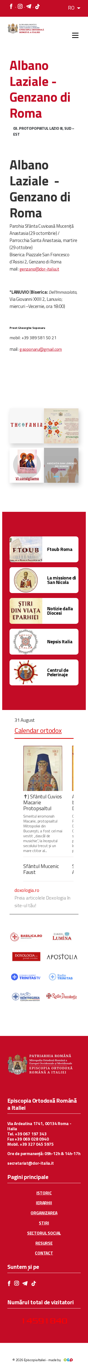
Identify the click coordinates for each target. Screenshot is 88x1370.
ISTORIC (44, 1193)
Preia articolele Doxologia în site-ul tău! (42, 901)
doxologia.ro (26, 890)
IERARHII (44, 1203)
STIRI (44, 1223)
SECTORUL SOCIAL (44, 1233)
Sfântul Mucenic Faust (41, 869)
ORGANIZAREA (44, 1213)
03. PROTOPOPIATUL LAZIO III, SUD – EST (44, 131)
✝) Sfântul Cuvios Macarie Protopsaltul (42, 802)
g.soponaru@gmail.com (41, 349)
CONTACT (44, 1253)
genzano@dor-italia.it (39, 269)
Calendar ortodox (38, 730)
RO (72, 8)
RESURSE (44, 1243)
